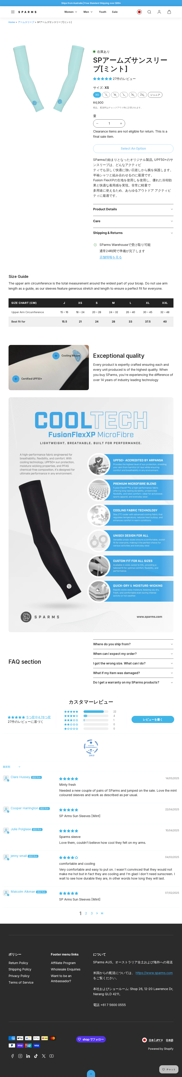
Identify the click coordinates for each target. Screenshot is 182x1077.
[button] (13, 12)
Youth (102, 11)
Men (86, 11)
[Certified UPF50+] (15, 378)
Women (69, 11)
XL (132, 94)
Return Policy (18, 963)
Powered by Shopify (160, 1048)
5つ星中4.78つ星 (38, 717)
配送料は (104, 107)
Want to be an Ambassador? (61, 978)
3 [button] (92, 913)
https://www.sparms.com (154, 973)
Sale (115, 11)
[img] (68, 779)
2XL (142, 94)
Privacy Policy (19, 976)
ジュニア (155, 94)
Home (12, 22)
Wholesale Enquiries (65, 969)
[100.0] (91, 747)
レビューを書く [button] (153, 719)
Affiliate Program (63, 963)
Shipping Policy (20, 969)
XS (97, 94)
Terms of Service (21, 982)
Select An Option (133, 148)
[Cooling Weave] (56, 355)
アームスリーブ (26, 22)
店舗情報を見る (111, 257)
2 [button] (86, 913)
